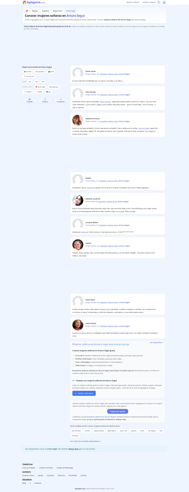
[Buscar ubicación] (158, 2)
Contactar (50, 475)
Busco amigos (105, 101)
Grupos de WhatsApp (65, 468)
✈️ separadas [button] (53, 87)
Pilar (161, 431)
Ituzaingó (75, 436)
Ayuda (40, 475)
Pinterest (37, 483)
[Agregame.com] (27, 10)
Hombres (84, 232)
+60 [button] (43, 82)
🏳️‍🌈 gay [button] (48, 92)
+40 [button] (30, 82)
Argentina (103, 74)
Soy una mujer (144, 128)
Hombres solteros (149, 2)
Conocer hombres (46, 468)
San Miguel (152, 431)
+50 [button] (36, 82)
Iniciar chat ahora (84, 393)
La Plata (87, 431)
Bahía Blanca (112, 431)
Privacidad (73, 475)
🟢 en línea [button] (27, 72)
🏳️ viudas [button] (38, 92)
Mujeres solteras (133, 2)
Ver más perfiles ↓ (156, 343)
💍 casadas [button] (27, 92)
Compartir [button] (61, 102)
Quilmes (133, 431)
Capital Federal (99, 431)
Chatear (30, 102)
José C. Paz (123, 431)
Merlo (142, 431)
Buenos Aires (113, 74)
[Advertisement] (88, 48)
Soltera (89, 188)
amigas (121, 211)
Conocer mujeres (28, 468)
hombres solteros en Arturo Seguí (101, 417)
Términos (61, 475)
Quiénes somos (28, 475)
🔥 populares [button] (39, 72)
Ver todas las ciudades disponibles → (85, 441)
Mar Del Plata (76, 431)
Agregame (36, 2)
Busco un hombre (79, 333)
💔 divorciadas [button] (40, 87)
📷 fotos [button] (51, 72)
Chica (109, 309)
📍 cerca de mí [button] (29, 76)
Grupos (45, 102)
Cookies (83, 475)
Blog (24, 483)
